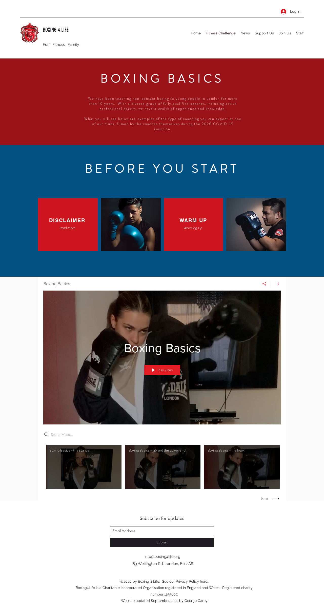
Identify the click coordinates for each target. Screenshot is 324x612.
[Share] (264, 284)
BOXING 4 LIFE (56, 29)
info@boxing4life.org (162, 556)
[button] (67, 228)
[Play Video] (83, 467)
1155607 (170, 594)
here (203, 581)
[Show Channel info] (276, 284)
